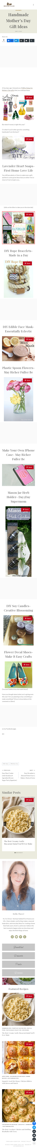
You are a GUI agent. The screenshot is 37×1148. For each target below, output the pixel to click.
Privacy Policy (26, 1141)
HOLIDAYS (18, 10)
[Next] (32, 824)
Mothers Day (14, 763)
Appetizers (5, 1076)
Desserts (18, 956)
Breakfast (18, 947)
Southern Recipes (13, 1078)
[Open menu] (33, 4)
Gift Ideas (6, 763)
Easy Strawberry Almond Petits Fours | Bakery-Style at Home (28, 774)
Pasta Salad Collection (13, 1030)
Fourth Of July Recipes (19, 1028)
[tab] (16, 852)
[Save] (18, 120)
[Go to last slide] (4, 824)
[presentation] (18, 817)
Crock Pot (21, 1124)
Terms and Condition (13, 1141)
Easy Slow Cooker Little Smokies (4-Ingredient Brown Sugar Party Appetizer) (9, 775)
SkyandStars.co (18, 1146)
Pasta (18, 964)
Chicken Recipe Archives (17, 1076)
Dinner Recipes (6, 1028)
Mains (18, 981)
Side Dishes (25, 1030)
